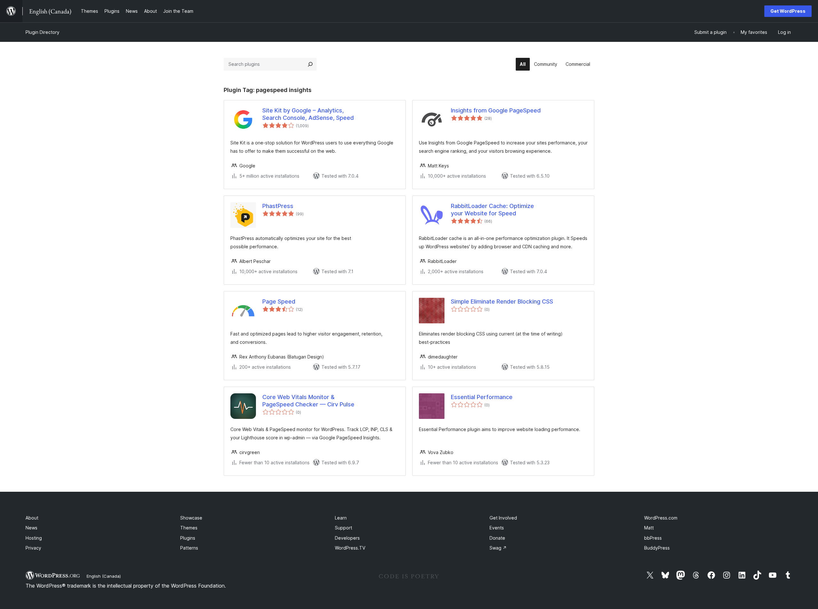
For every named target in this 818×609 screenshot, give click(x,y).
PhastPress (277, 206)
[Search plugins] (310, 64)
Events (497, 527)
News (31, 527)
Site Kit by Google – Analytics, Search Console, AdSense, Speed (308, 114)
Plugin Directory (42, 32)
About (32, 517)
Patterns (189, 548)
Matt (649, 527)
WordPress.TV (350, 548)
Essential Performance (482, 397)
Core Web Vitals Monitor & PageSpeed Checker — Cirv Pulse (308, 401)
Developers (347, 538)
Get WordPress (788, 11)
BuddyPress (657, 548)
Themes (188, 527)
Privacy (33, 548)
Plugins (187, 538)
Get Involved (503, 517)
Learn (341, 517)
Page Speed (278, 301)
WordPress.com (660, 517)
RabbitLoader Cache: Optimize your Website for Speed (492, 210)
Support (343, 527)
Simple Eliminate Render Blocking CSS (502, 301)
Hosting (34, 538)
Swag (498, 548)
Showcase (191, 517)
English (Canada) (104, 576)
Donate (497, 538)
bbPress (653, 538)
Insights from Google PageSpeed (496, 110)
